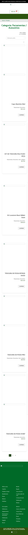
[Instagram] (14, 482)
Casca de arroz (19, 491)
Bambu (17, 486)
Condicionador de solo (20, 494)
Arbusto (4, 498)
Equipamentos (5, 511)
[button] (18, 16)
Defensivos (4, 509)
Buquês (17, 489)
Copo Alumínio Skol (18, 104)
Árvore (3, 522)
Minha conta (5, 486)
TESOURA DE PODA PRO (16, 355)
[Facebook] (18, 482)
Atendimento (5, 494)
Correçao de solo (20, 497)
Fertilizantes (18, 500)
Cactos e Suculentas (20, 509)
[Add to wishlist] (23, 111)
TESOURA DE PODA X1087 (15, 434)
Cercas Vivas (19, 511)
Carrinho (4, 489)
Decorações (5, 506)
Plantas (17, 502)
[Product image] (14, 88)
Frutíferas (4, 501)
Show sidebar (23, 32)
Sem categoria (22, 159)
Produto (8, 20)
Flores (3, 496)
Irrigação (4, 520)
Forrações (18, 518)
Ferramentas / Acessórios (19, 107)
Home (3, 20)
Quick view (23, 118)
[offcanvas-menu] (25, 16)
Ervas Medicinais (19, 514)
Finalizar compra (5, 491)
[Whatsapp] (10, 482)
